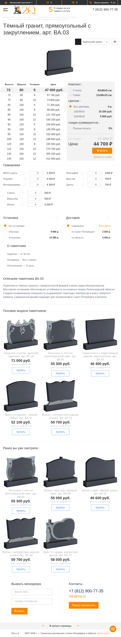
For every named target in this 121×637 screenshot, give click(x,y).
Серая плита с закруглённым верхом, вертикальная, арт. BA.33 (100, 356)
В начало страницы (60, 626)
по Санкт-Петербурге (83, 231)
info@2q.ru (77, 596)
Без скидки (74, 138)
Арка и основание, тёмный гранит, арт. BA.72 (21, 416)
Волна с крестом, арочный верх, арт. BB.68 (60, 492)
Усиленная (14, 237)
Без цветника (81, 106)
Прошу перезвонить (83, 605)
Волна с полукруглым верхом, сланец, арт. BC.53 (60, 416)
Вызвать (19, 611)
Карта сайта (103, 633)
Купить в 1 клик (102, 157)
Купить (104, 150)
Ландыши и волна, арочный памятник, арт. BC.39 (21, 355)
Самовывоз (78, 226)
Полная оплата (82, 128)
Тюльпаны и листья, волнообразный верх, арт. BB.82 (60, 356)
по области (78, 237)
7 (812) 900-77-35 (105, 9)
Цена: (73, 144)
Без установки (16, 226)
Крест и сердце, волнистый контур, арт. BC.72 (60, 554)
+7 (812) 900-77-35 (86, 591)
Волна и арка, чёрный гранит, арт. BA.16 (100, 492)
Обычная (14, 231)
